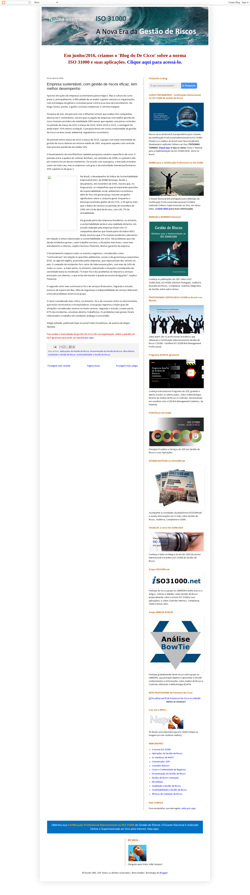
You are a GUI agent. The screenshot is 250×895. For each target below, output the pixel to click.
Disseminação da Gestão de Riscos (106, 351)
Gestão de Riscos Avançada (165, 778)
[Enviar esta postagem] (54, 347)
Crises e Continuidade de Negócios (169, 769)
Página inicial (93, 366)
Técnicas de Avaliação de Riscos (167, 794)
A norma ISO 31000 (161, 749)
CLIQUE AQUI (162, 209)
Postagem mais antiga (127, 366)
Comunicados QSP (161, 761)
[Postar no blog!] (64, 347)
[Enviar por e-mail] (60, 347)
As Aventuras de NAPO (163, 757)
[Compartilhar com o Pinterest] (73, 347)
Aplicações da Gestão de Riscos (74, 351)
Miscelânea (128, 351)
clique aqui (164, 148)
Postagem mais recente (59, 366)
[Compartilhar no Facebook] (70, 347)
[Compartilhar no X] (67, 347)
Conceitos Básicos (161, 766)
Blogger (164, 873)
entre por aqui (188, 808)
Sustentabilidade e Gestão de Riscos (93, 355)
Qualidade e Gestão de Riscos (62, 355)
